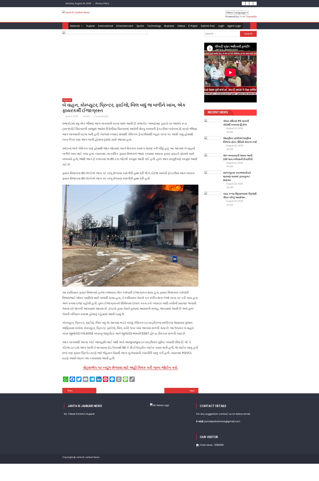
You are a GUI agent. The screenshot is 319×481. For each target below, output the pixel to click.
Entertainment (124, 26)
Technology (154, 26)
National (75, 26)
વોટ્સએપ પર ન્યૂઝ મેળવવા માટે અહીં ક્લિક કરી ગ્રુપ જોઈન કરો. (130, 367)
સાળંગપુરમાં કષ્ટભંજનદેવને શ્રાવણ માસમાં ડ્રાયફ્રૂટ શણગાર (237, 176)
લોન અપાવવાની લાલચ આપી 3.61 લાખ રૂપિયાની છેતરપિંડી (238, 157)
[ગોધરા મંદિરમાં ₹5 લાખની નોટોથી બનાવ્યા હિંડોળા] (212, 125)
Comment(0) (101, 116)
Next (192, 390)
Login (221, 26)
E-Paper (193, 26)
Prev (70, 390)
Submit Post (208, 26)
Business (169, 26)
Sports (140, 26)
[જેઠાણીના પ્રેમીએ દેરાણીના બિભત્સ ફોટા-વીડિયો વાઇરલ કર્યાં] (212, 142)
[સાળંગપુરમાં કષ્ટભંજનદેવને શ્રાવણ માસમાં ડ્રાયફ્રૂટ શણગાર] (212, 177)
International (105, 26)
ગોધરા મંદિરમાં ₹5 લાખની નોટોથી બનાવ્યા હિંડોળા (236, 122)
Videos (181, 26)
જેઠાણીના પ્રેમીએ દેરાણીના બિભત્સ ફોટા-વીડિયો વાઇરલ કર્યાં (240, 140)
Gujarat (90, 26)
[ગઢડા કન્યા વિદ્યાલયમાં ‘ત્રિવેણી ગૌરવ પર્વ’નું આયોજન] (212, 198)
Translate (251, 16)
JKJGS (86, 116)
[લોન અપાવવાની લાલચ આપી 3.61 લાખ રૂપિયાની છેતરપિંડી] (212, 159)
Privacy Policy (102, 3)
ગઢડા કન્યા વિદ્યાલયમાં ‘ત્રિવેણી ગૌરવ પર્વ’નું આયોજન (240, 195)
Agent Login (234, 26)
